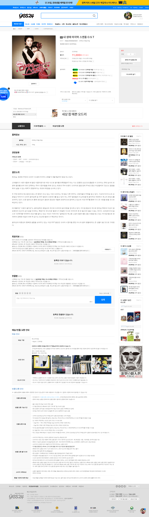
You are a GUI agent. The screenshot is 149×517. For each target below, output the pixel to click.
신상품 (33, 24)
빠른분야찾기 (18, 24)
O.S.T (62, 41)
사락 (63, 24)
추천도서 (133, 24)
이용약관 (24, 486)
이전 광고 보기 (140, 19)
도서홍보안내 (53, 486)
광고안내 (61, 486)
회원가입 (119, 7)
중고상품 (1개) (65, 100)
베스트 (27, 24)
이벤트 (38, 24)
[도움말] (68, 58)
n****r (123, 306)
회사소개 (11, 486)
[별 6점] (25, 293)
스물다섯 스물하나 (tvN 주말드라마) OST (134, 206)
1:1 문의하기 (114, 499)
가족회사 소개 (133, 486)
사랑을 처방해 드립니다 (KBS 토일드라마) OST (135, 269)
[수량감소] (126, 54)
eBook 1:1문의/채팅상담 (130, 496)
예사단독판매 (109, 24)
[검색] (94, 15)
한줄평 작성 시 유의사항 (110, 293)
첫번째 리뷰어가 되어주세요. (68, 44)
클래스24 (75, 24)
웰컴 (14, 29)
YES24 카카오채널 (117, 486)
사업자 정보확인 (68, 498)
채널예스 (57, 24)
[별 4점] (22, 293)
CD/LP (20, 29)
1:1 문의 (56, 397)
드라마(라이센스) (34, 159)
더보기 (138, 136)
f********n (124, 326)
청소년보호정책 (44, 486)
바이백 (44, 24)
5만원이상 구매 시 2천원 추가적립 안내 (93, 61)
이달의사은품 (118, 24)
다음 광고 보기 (142, 19)
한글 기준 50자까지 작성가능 (26, 298)
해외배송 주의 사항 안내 (131, 69)
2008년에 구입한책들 (127, 330)
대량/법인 (140, 24)
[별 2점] (20, 293)
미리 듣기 (28, 161)
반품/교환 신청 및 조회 (47, 397)
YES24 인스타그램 (125, 486)
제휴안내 (68, 486)
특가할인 (126, 24)
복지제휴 (74, 486)
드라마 (37, 29)
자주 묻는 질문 (124, 499)
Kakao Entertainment (71, 41)
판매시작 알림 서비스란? (134, 63)
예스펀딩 (68, 24)
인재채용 (18, 486)
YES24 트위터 (122, 486)
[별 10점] (30, 293)
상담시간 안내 (134, 499)
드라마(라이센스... (48, 29)
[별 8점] (27, 293)
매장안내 (49, 24)
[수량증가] (135, 54)
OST (28, 29)
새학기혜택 (99, 24)
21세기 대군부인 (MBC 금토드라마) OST (134, 215)
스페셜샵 (21, 161)
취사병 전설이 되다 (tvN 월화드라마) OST (134, 288)
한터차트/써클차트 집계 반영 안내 (47, 92)
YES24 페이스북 (119, 486)
